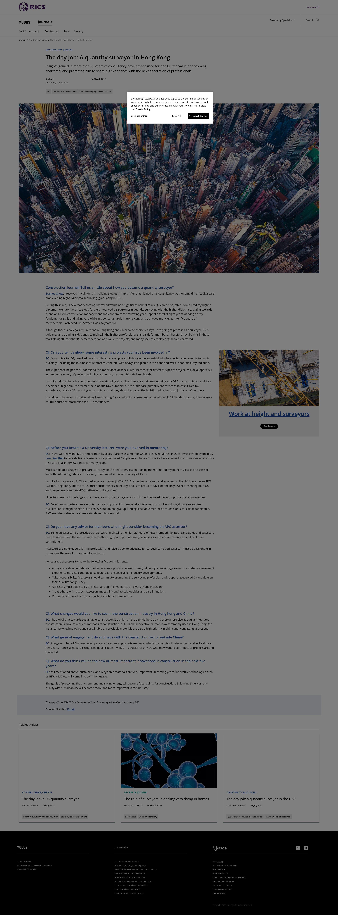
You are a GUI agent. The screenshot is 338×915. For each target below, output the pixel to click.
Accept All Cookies (198, 116)
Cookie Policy (142, 109)
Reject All (176, 116)
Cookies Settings (139, 115)
